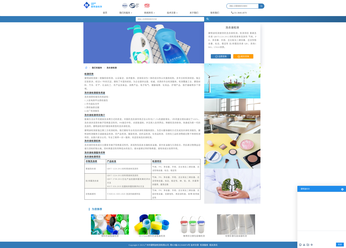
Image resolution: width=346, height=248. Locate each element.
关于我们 (194, 13)
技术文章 (171, 13)
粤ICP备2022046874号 (180, 245)
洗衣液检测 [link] (112, 68)
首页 (105, 13)
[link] (86, 68)
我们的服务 (125, 13)
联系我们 (214, 13)
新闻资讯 (148, 13)
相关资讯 (213, 245)
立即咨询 (222, 56)
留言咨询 (244, 56)
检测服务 (204, 245)
